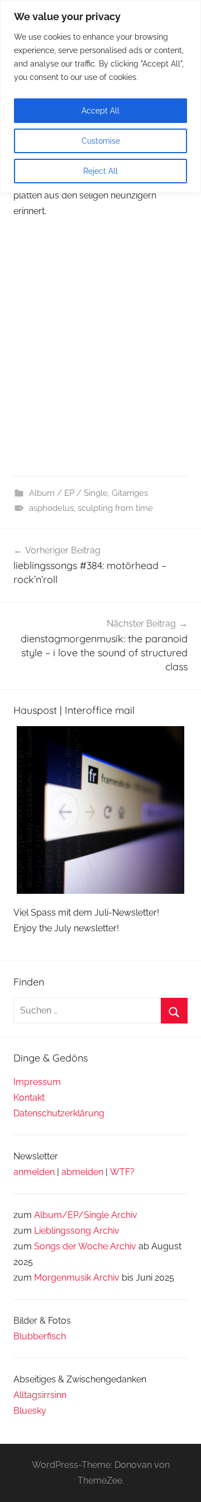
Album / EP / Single (68, 493)
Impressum (37, 1082)
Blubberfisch (39, 1336)
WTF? (122, 1172)
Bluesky (29, 1410)
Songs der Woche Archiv (85, 1246)
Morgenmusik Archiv (76, 1277)
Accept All (100, 110)
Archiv (106, 1230)
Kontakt (29, 1097)
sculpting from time (115, 508)
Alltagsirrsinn (39, 1395)
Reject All (100, 171)
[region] (100, 96)
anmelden (34, 1172)
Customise (101, 140)
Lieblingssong (62, 1230)
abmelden (82, 1172)
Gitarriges (130, 493)
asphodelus (51, 508)
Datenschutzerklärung (58, 1113)
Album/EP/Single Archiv (85, 1215)
